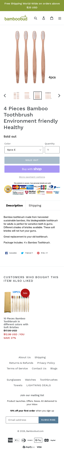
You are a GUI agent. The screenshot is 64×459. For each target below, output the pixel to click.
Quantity (49, 143)
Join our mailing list (32, 395)
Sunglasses (14, 379)
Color (7, 143)
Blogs (53, 368)
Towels (17, 385)
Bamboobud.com (34, 431)
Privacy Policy (46, 362)
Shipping (35, 205)
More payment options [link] (32, 177)
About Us (25, 357)
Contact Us (39, 368)
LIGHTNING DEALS (38, 385)
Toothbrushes (48, 379)
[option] (16, 95)
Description (14, 205)
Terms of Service (17, 368)
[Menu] (59, 18)
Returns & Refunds (21, 362)
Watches (30, 379)
